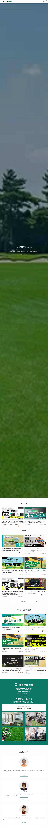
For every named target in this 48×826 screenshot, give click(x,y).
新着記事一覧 (24, 601)
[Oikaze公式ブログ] (6, 1)
